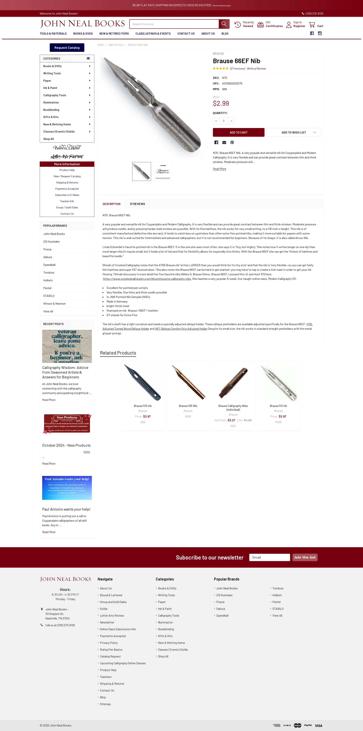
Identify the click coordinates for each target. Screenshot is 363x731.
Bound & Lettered (111, 595)
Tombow (48, 272)
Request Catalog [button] (67, 47)
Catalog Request (110, 656)
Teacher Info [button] (67, 201)
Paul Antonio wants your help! (66, 509)
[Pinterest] (232, 142)
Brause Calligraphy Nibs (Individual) (233, 407)
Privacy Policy (109, 642)
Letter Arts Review (112, 615)
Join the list (305, 557)
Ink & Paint (50, 87)
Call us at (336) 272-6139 (60, 625)
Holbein (48, 280)
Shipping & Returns (112, 683)
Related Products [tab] (118, 352)
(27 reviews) (237, 68)
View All (48, 311)
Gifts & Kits (51, 117)
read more (48, 399)
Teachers (106, 676)
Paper (47, 80)
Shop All (48, 138)
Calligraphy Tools (54, 95)
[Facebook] (312, 33)
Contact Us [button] (67, 213)
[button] (67, 147)
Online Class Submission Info (118, 629)
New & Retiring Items (57, 124)
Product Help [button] (67, 169)
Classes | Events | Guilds (59, 131)
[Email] (224, 142)
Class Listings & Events (153, 33)
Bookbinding (51, 109)
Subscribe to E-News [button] (67, 194)
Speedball (49, 264)
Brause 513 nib (143, 405)
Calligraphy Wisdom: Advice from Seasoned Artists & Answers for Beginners (65, 372)
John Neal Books (54, 233)
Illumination (51, 102)
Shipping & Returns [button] (67, 182)
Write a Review (256, 68)
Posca (47, 249)
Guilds (104, 608)
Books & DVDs (83, 33)
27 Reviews (137, 204)
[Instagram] (319, 33)
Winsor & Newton (54, 303)
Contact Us (186, 33)
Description (111, 204)
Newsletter (107, 622)
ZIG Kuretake (51, 241)
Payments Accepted (113, 636)
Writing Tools (52, 73)
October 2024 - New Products (66, 445)
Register (299, 26)
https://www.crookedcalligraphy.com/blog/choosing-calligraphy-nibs (147, 278)
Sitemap (105, 704)
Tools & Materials (53, 33)
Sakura (47, 257)
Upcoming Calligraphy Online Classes (123, 663)
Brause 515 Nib (188, 405)
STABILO (48, 295)
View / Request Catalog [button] (67, 176)
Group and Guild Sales (113, 602)
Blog (225, 33)
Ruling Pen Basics (111, 649)
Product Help (108, 670)
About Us (208, 33)
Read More (219, 168)
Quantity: (220, 113)
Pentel (47, 288)
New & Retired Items (114, 33)
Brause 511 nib (278, 405)
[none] (154, 106)
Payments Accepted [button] (67, 188)
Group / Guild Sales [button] (67, 207)
